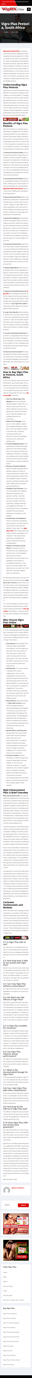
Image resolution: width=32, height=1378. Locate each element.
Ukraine (6, 32)
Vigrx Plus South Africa (11, 1337)
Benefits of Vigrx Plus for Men (13, 1300)
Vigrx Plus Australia (10, 1314)
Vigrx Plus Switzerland (11, 1341)
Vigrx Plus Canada (9, 1318)
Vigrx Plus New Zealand (11, 1323)
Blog (4, 1277)
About (5, 1281)
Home (5, 1272)
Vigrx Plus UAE (8, 1346)
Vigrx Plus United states (11, 1360)
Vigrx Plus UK (7, 1351)
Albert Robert (17, 1188)
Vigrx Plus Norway (9, 1327)
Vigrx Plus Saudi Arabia (11, 1332)
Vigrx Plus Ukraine (9, 1355)
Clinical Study (8, 1286)
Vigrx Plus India (8, 1364)
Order (5, 1291)
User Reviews (7, 1295)
